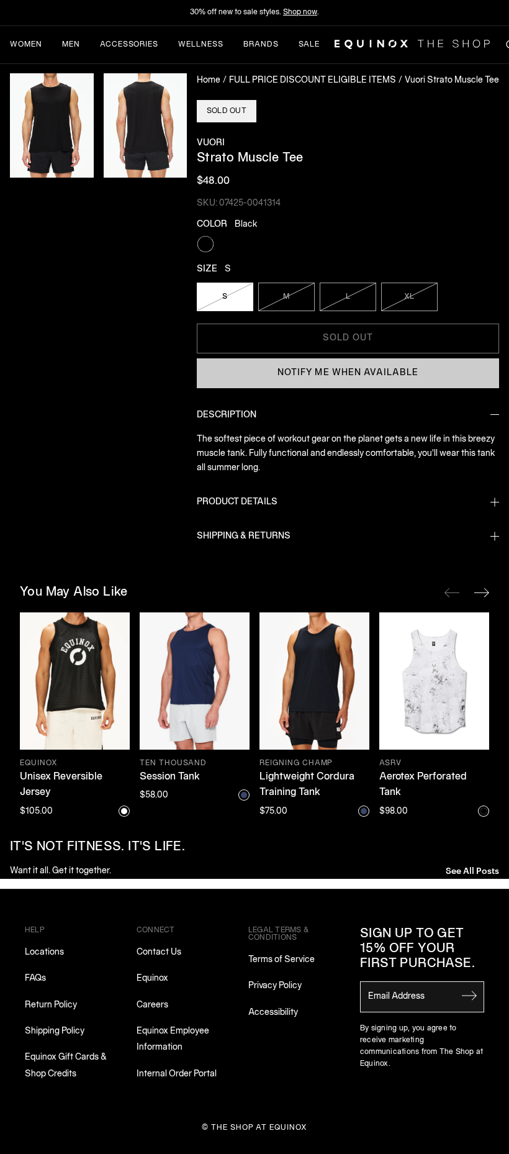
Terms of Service (281, 960)
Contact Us (159, 952)
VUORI (211, 143)
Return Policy (51, 1005)
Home (208, 80)
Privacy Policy (275, 986)
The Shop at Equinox (259, 1127)
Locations (44, 952)
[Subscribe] (469, 996)
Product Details (237, 502)
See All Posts (472, 870)
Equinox (152, 979)
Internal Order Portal (177, 1074)
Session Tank (170, 777)
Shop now (300, 12)
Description (226, 415)
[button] (52, 125)
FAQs (35, 979)
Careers (152, 1005)
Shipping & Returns (244, 536)
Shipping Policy (54, 1031)
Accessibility (273, 1013)
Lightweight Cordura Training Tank (306, 785)
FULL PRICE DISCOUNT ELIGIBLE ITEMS (312, 80)
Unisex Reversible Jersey (61, 785)
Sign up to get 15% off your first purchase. (417, 949)
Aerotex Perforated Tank (423, 785)
